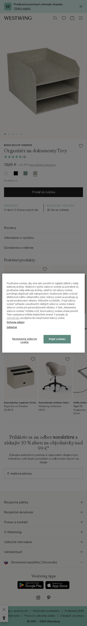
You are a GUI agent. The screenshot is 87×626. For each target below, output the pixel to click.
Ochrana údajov (15, 322)
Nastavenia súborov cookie (24, 340)
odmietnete (13, 317)
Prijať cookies (57, 339)
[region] (43, 313)
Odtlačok (12, 327)
